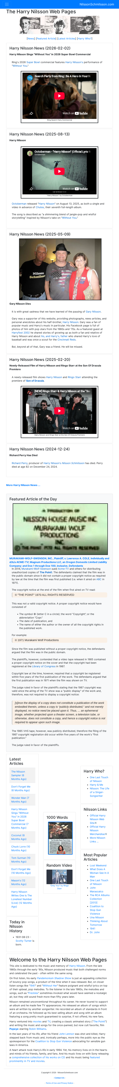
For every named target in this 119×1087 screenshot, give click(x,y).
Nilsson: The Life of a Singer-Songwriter (99, 792)
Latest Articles (66, 38)
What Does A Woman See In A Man (99, 873)
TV (48, 1021)
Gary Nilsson (93, 311)
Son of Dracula (35, 380)
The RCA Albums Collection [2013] (100, 899)
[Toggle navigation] (6, 4)
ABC (98, 579)
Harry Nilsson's (74, 62)
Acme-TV (63, 568)
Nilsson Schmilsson (73, 463)
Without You (20, 65)
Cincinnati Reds (66, 339)
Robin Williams (37, 1028)
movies (37, 1021)
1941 (92, 928)
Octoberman (19, 203)
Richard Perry (19, 463)
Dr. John (95, 932)
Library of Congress (43, 666)
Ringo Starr (74, 377)
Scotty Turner (24, 940)
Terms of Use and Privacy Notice (59, 1083)
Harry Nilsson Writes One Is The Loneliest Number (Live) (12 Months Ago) (21, 899)
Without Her (50, 985)
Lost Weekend (98, 865)
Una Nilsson (97, 917)
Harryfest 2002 (21, 332)
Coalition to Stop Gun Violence (97, 910)
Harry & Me (96, 784)
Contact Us (59, 1078)
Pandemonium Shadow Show (54, 978)
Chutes (40, 207)
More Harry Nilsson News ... (23, 485)
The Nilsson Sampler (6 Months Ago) (18, 775)
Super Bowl (33, 62)
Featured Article (46, 38)
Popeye (14, 1028)
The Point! (46, 572)
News (31, 38)
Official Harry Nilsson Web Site (98, 819)
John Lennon (66, 1033)
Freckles (33, 993)
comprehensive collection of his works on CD (38, 1057)
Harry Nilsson (47, 203)
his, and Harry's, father (54, 336)
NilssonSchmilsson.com (97, 4)
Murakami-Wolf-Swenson (36, 568)
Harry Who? (85, 38)
